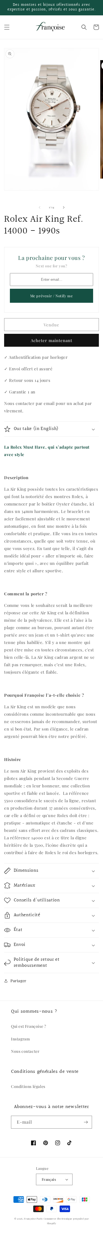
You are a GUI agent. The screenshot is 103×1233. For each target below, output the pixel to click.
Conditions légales (28, 1086)
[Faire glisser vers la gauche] (40, 207)
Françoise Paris (33, 1218)
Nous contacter (25, 1051)
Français (49, 1179)
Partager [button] (18, 980)
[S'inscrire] (86, 1122)
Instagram (20, 1039)
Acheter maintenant (51, 340)
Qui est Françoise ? (28, 1026)
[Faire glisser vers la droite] (64, 207)
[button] (7, 27)
